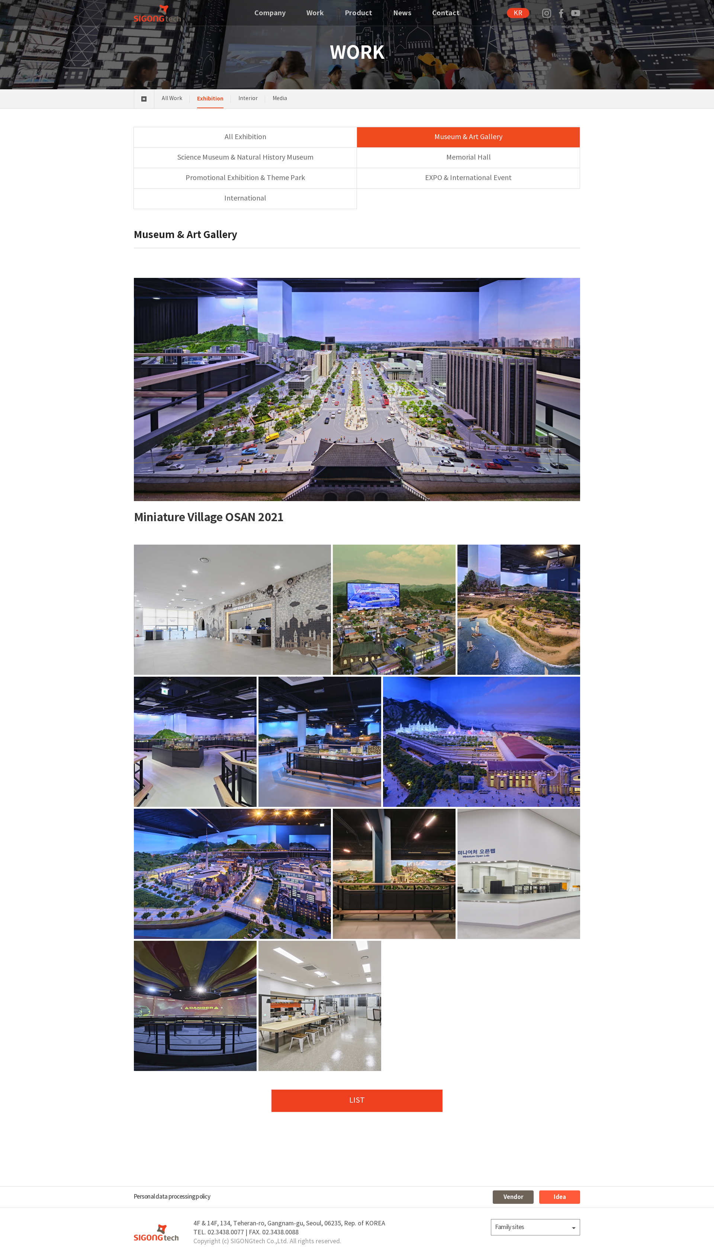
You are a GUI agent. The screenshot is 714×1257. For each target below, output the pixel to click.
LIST (357, 1100)
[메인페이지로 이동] (157, 13)
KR (518, 13)
